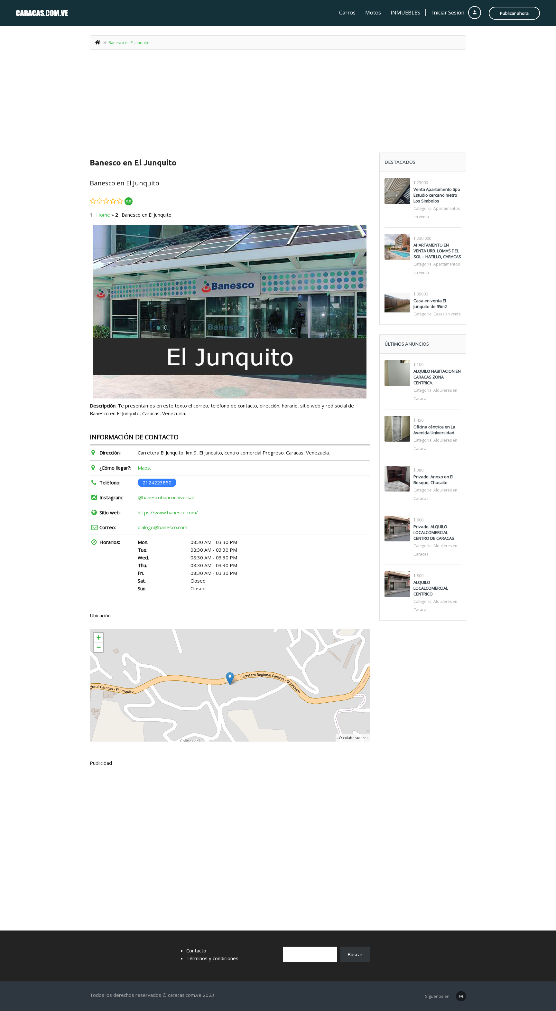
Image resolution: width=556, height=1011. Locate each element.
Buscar (355, 954)
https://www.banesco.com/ (168, 512)
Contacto (196, 950)
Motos (373, 12)
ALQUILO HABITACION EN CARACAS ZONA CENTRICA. (437, 377)
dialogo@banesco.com (162, 527)
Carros (347, 12)
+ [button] (99, 637)
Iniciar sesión (449, 12)
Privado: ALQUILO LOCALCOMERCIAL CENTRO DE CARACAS (433, 532)
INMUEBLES (405, 12)
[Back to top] (535, 971)
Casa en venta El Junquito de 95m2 (430, 303)
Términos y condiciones (212, 958)
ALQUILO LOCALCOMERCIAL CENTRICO (430, 588)
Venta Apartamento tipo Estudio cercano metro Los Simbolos (436, 195)
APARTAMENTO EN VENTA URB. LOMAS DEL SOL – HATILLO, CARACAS (437, 250)
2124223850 (157, 482)
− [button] (99, 647)
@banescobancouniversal (166, 497)
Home (103, 214)
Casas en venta (447, 314)
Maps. (144, 467)
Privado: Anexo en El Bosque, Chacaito (433, 479)
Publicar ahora (514, 13)
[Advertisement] (278, 104)
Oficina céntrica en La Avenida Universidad (434, 429)
